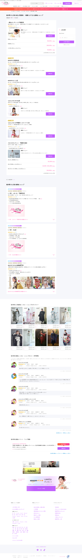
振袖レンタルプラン (12, 39)
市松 (27, 531)
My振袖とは (20, 555)
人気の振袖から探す (26, 6)
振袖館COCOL (58, 513)
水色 (17, 514)
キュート (22, 521)
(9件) (14, 232)
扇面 (13, 530)
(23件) (15, 104)
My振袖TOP (14, 555)
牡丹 (27, 527)
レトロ (19, 523)
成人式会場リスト (39, 555)
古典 (13, 521)
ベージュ (17, 513)
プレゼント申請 (49, 3)
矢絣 (21, 531)
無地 (13, 527)
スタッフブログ (25, 555)
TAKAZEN (57, 507)
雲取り (13, 531)
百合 (18, 528)
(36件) (15, 84)
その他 (13, 517)
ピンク (21, 513)
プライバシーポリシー (51, 555)
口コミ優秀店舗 (37, 517)
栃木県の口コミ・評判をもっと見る (63, 432)
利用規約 (44, 555)
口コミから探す (35, 6)
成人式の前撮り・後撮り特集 (39, 507)
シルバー (18, 516)
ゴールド (14, 516)
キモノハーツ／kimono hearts (60, 509)
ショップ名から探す (43, 6)
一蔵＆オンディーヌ (59, 517)
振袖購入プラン (11, 43)
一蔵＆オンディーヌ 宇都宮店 (24, 421)
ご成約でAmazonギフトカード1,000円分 (14, 225)
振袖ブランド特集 (37, 515)
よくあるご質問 (58, 3)
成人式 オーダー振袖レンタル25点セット (17, 168)
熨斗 (20, 530)
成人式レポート (37, 513)
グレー (22, 516)
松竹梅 (26, 528)
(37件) (15, 126)
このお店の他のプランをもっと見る (49, 52)
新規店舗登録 (25, 557)
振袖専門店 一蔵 (58, 519)
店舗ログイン (20, 557)
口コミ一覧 (14, 537)
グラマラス (14, 523)
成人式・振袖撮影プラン (13, 159)
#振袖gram (57, 515)
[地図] (20, 27)
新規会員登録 (68, 3)
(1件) (18, 146)
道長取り (17, 531)
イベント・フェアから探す (54, 6)
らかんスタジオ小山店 (23, 362)
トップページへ (79, 0)
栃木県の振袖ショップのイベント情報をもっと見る (60, 453)
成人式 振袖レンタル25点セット (15, 164)
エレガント (17, 521)
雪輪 (27, 530)
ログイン (77, 3)
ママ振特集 (36, 509)
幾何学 (24, 531)
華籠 (18, 530)
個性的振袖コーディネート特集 (40, 511)
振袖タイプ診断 (37, 519)
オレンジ (25, 513)
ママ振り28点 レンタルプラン (14, 48)
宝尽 (23, 530)
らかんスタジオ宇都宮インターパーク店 (27, 399)
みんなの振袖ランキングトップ (18, 509)
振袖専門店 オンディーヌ (59, 511)
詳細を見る (50, 35)
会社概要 (14, 557)
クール (26, 521)
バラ (13, 528)
